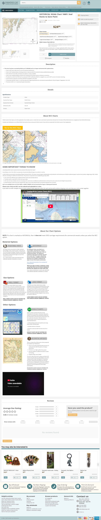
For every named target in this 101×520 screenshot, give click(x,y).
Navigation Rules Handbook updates (10, 508)
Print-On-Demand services (51, 504)
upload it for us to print (51, 182)
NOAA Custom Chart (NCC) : (47, 42)
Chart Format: (43, 31)
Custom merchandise (50, 505)
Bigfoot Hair (83, 470)
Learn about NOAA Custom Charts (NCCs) (11, 500)
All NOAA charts (54, 10)
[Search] (79, 2)
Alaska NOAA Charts (65, 10)
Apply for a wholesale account (34, 509)
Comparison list (30, 502)
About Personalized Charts (8, 502)
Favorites (29, 501)
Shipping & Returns (69, 500)
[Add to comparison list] (17, 477)
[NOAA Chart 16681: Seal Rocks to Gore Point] (20, 31)
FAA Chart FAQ (5, 507)
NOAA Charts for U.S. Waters (43, 10)
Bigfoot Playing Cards (28, 470)
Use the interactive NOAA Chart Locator (11, 498)
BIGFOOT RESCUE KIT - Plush (11, 470)
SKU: (40, 22)
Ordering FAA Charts (6, 505)
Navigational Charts (30, 10)
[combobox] (50, 2)
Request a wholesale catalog (34, 510)
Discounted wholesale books (52, 501)
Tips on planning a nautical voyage (10, 504)
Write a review (56, 20)
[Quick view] (15, 477)
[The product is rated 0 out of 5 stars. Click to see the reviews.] (42, 20)
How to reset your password (8, 511)
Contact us (81, 512)
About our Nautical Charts (7, 501)
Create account (30, 500)
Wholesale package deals (51, 502)
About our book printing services (9, 510)
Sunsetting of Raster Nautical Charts (23, 174)
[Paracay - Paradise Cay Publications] (9, 3)
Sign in (28, 498)
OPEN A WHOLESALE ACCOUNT (74, 7)
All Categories (48, 498)
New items (47, 500)
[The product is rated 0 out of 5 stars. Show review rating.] (18, 474)
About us (29, 507)
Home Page (21, 10)
